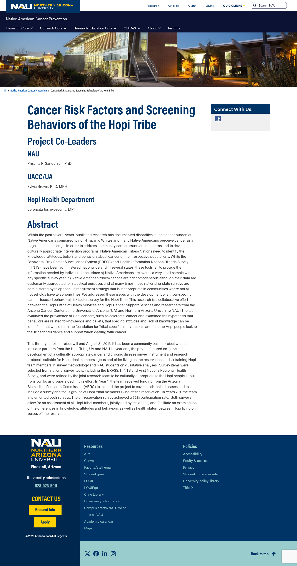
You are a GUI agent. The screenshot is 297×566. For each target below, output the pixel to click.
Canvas (89, 460)
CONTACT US (46, 498)
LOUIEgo (91, 487)
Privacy (188, 467)
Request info (45, 509)
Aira (87, 454)
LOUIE (89, 481)
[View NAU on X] (87, 553)
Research (153, 5)
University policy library (201, 481)
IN (5, 90)
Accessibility (192, 454)
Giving (210, 5)
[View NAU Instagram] (113, 553)
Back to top (260, 553)
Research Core (17, 28)
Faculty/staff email (98, 467)
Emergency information (102, 501)
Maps (88, 528)
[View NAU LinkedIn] (104, 553)
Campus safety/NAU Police (105, 508)
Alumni (192, 5)
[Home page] (43, 6)
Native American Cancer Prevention (36, 18)
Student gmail (94, 474)
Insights (174, 28)
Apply (45, 522)
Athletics (173, 5)
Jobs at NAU (93, 514)
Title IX (188, 487)
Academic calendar (98, 521)
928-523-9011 (46, 485)
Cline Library (94, 494)
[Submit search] (254, 5)
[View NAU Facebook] (96, 553)
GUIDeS (130, 28)
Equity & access (195, 460)
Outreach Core (51, 28)
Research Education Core (93, 28)
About (152, 28)
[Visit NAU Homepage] (46, 450)
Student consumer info (200, 474)
